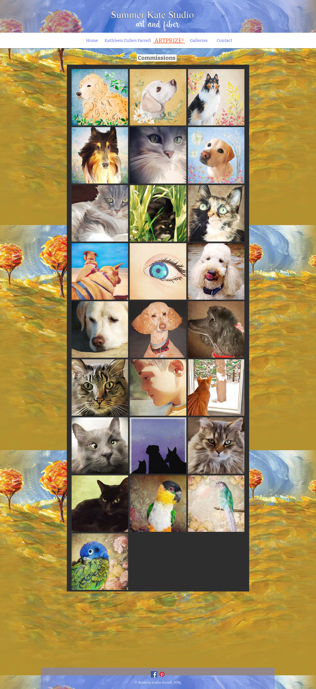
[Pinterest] (162, 674)
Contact (224, 40)
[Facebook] (154, 674)
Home (94, 40)
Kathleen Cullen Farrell (128, 40)
